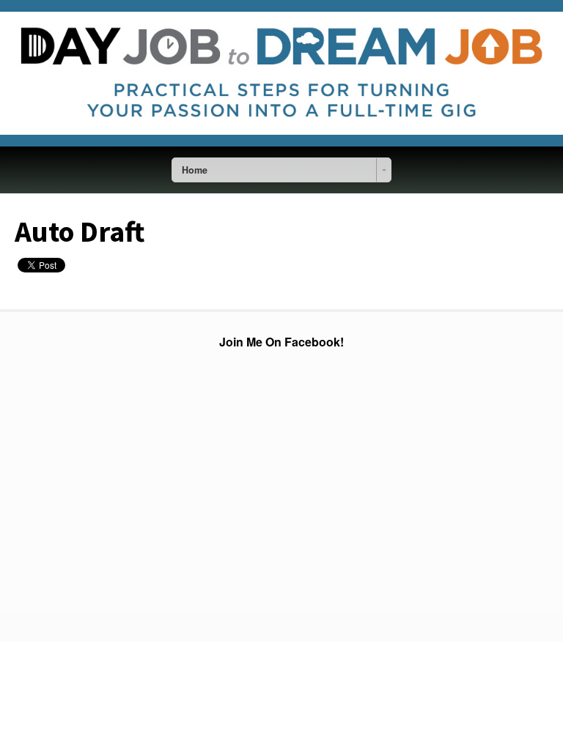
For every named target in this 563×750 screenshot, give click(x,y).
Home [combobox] (194, 170)
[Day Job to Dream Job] (281, 143)
